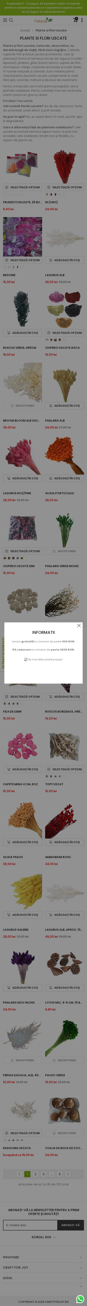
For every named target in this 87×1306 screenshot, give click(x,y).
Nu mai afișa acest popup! (45, 659)
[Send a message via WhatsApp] (80, 1299)
